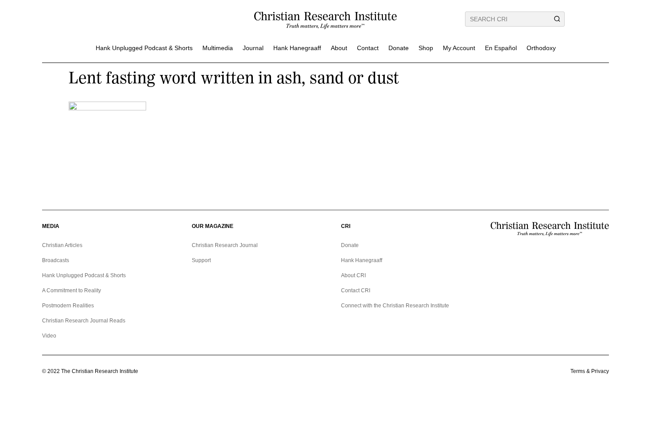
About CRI (353, 275)
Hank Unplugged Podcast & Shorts (144, 47)
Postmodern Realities (68, 305)
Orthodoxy (541, 47)
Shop (425, 47)
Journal (253, 47)
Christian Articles (62, 245)
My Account (459, 47)
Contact (368, 47)
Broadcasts (55, 260)
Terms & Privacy (589, 371)
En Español (501, 47)
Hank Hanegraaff (297, 47)
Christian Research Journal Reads (83, 321)
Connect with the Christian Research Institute (395, 305)
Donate (398, 47)
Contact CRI (355, 290)
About (339, 47)
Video (49, 336)
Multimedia (217, 47)
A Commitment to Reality (71, 290)
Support (201, 260)
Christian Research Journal (225, 245)
